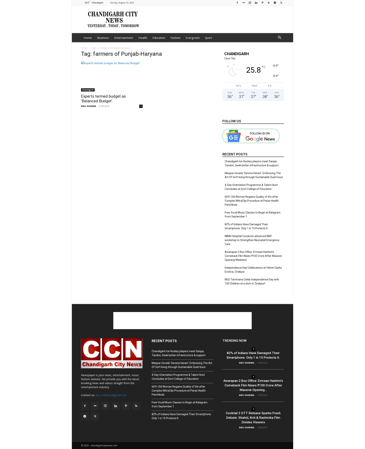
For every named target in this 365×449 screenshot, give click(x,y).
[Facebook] (237, 2)
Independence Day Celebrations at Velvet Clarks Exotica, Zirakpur (253, 269)
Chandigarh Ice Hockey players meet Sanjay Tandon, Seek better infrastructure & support (252, 163)
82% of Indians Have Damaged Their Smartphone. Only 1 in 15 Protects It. (246, 226)
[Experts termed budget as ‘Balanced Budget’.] (112, 76)
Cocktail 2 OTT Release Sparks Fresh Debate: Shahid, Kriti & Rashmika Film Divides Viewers (253, 417)
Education (158, 38)
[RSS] (268, 2)
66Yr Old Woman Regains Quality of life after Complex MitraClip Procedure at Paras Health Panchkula (252, 200)
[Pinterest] (262, 2)
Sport (208, 38)
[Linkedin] (256, 2)
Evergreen (193, 38)
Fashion (175, 38)
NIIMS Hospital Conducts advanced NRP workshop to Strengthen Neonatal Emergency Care (252, 240)
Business (103, 38)
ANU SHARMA (88, 106)
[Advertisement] (215, 19)
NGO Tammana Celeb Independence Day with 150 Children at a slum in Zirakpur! (252, 281)
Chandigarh (88, 89)
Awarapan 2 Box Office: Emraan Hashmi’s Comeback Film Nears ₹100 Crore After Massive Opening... (253, 385)
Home (88, 38)
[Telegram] (275, 2)
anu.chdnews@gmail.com (111, 395)
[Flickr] (243, 2)
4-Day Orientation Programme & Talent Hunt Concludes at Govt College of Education (251, 186)
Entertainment (123, 38)
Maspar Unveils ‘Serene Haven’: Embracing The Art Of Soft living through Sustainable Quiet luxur (254, 175)
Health (142, 38)
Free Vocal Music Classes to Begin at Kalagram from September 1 (252, 214)
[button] (279, 38)
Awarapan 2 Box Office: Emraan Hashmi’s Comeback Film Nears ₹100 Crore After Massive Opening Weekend (253, 255)
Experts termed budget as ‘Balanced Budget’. (103, 98)
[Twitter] (281, 2)
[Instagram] (250, 2)
